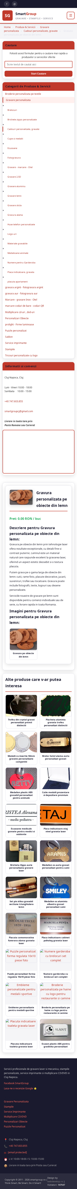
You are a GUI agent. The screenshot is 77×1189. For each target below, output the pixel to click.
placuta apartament (18, 281)
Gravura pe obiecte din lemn (23, 655)
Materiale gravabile (17, 243)
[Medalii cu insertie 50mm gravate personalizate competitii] (21, 742)
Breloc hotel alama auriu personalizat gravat (55, 757)
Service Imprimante (15, 1111)
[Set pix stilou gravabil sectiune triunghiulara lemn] (21, 887)
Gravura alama (15, 214)
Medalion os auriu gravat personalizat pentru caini (55, 866)
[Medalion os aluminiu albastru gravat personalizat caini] (55, 887)
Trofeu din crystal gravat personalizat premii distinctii (21, 722)
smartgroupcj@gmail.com (19, 411)
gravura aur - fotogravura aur (21, 293)
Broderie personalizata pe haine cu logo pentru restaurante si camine (56, 1010)
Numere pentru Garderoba (21, 262)
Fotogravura (14, 157)
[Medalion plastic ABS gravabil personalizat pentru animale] (21, 778)
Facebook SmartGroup (16, 1083)
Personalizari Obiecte (17, 318)
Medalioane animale (18, 252)
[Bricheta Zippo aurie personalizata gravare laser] (21, 851)
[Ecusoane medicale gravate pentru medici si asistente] (21, 815)
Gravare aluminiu (16, 186)
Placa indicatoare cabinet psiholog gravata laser (56, 939)
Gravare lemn (15, 195)
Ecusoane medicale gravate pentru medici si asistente (21, 831)
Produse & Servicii (25, 27)
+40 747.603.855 (14, 401)
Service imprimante (16, 343)
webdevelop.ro (55, 1181)
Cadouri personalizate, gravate (41, 31)
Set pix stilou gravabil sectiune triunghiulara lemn (21, 904)
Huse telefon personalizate (21, 224)
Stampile (10, 349)
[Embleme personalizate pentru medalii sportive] (21, 993)
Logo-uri (12, 233)
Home (7, 27)
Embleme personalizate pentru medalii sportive (21, 1009)
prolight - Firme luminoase (19, 324)
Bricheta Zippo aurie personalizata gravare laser (21, 867)
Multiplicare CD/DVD (15, 1116)
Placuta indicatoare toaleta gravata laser (21, 1045)
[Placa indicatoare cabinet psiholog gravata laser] (55, 924)
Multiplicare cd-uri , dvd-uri (20, 312)
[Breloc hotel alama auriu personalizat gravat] (55, 742)
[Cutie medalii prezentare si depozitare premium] (55, 778)
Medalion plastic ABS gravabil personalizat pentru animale (21, 795)
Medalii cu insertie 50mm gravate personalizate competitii (21, 758)
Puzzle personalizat (15, 330)
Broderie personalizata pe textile (23, 94)
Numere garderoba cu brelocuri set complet (55, 975)
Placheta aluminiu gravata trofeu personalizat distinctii (55, 722)
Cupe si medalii (15, 138)
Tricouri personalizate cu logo (21, 355)
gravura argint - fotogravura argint (24, 287)
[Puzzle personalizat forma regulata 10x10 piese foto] (21, 960)
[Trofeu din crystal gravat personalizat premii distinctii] (21, 706)
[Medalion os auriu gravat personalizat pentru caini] (55, 851)
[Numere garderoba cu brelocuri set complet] (55, 960)
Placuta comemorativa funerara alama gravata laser (21, 940)
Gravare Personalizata (16, 1101)
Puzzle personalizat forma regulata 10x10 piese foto (21, 975)
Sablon (9, 336)
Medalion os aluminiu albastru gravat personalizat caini (55, 904)
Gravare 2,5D (14, 176)
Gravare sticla (15, 205)
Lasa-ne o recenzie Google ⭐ (20, 1088)
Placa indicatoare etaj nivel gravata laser (56, 830)
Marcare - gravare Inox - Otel (21, 299)
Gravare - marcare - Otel (20, 167)
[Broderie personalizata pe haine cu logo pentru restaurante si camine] (55, 993)
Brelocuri (12, 109)
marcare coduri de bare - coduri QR (24, 305)
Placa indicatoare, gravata (21, 272)
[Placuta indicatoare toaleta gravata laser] (21, 1030)
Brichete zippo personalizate (22, 119)
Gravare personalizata (18, 100)
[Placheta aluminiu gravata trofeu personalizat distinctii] (55, 706)
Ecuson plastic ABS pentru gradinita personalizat (56, 1045)
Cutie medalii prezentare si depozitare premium (55, 794)
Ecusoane (12, 148)
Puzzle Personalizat (14, 1126)
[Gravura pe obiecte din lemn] (23, 639)
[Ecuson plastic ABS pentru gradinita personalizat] (55, 1030)
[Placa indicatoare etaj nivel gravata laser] (55, 815)
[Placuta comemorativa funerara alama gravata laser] (21, 924)
